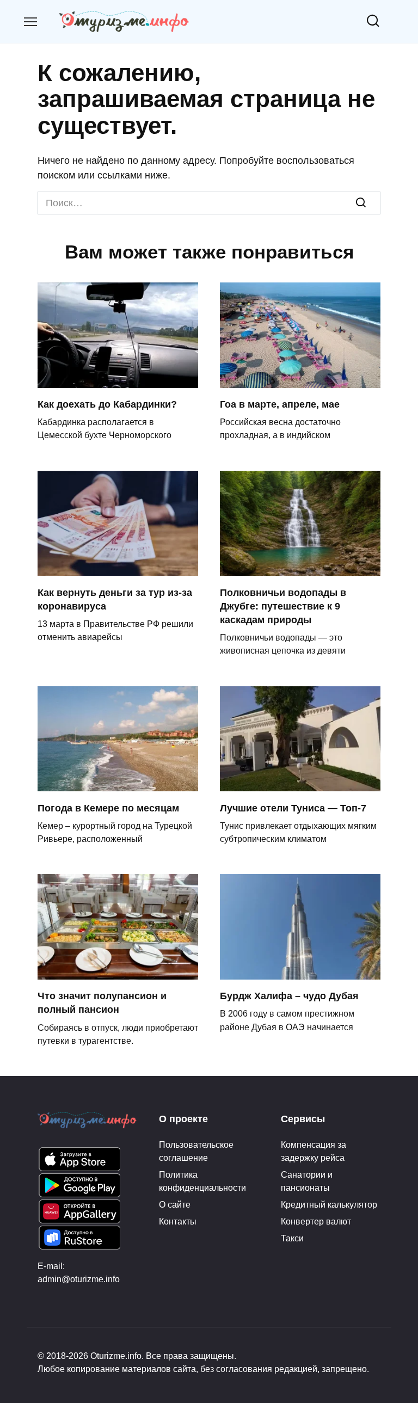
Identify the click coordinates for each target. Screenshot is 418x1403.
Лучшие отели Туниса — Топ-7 (293, 807)
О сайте (174, 1204)
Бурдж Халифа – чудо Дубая (289, 995)
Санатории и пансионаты (307, 1181)
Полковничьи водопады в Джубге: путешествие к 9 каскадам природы (283, 606)
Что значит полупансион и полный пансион (102, 1002)
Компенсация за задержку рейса (313, 1151)
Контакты (177, 1221)
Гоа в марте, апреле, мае (280, 404)
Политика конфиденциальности (202, 1181)
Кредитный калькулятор (329, 1204)
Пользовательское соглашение (196, 1151)
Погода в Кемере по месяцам (108, 807)
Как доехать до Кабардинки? (107, 404)
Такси (292, 1238)
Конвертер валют (316, 1221)
